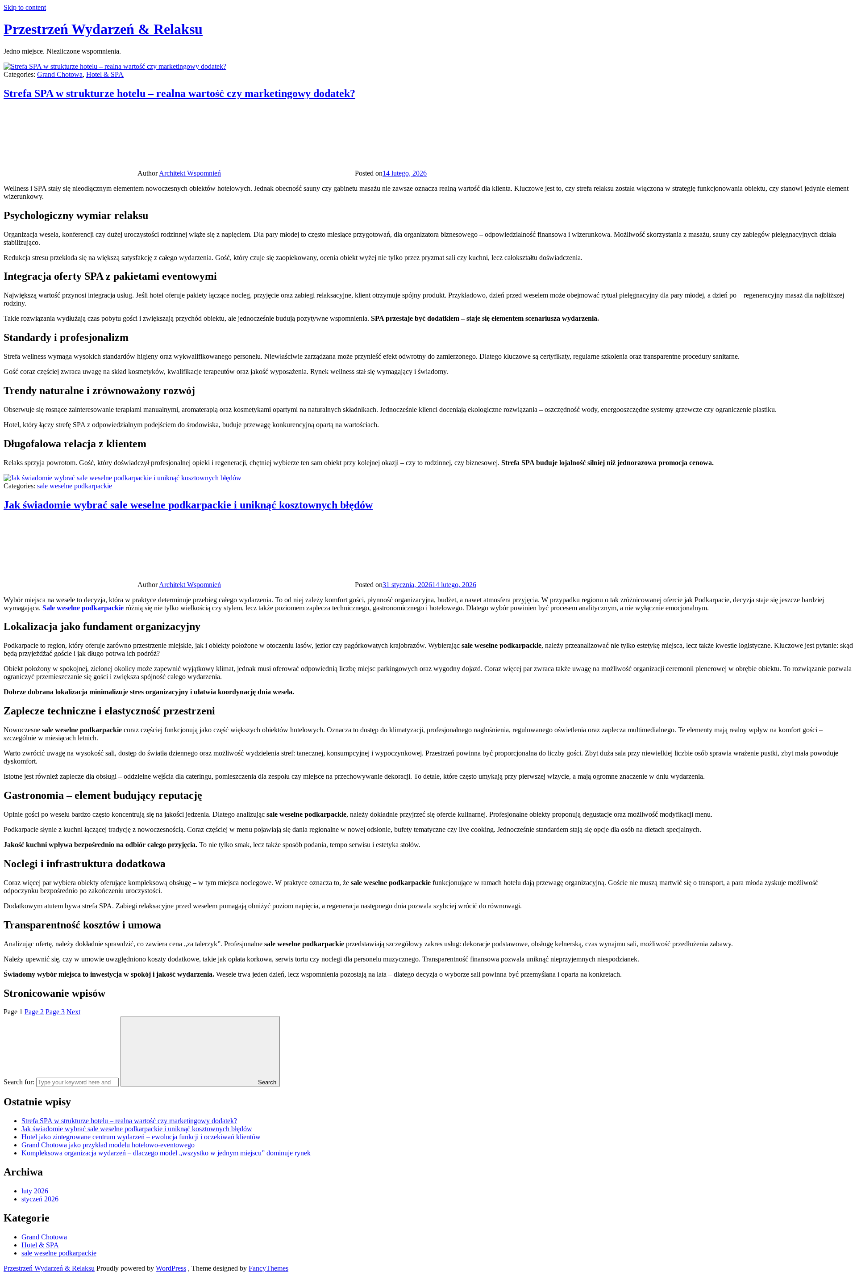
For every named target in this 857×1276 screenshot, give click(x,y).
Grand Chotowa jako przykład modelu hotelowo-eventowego (108, 1145)
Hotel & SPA (105, 74)
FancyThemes (268, 1268)
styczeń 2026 (39, 1199)
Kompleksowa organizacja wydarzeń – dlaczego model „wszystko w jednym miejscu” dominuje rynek (166, 1153)
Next (73, 1012)
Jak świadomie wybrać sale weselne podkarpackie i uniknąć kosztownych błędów (188, 505)
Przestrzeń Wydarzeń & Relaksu (103, 29)
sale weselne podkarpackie (74, 486)
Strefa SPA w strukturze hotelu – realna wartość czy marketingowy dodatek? (179, 93)
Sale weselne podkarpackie (83, 608)
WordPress (171, 1268)
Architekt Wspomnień (190, 173)
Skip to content (25, 7)
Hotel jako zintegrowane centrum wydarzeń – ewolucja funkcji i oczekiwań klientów (141, 1137)
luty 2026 (34, 1191)
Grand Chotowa (60, 74)
